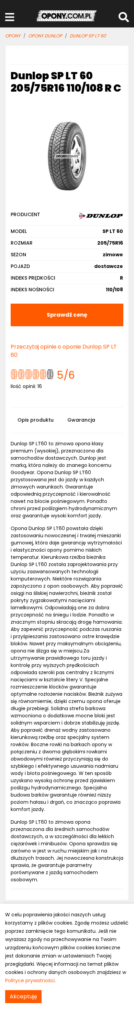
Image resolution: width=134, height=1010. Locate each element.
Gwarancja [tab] (81, 419)
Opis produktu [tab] (36, 419)
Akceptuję (23, 996)
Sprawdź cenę (67, 315)
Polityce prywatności (30, 980)
